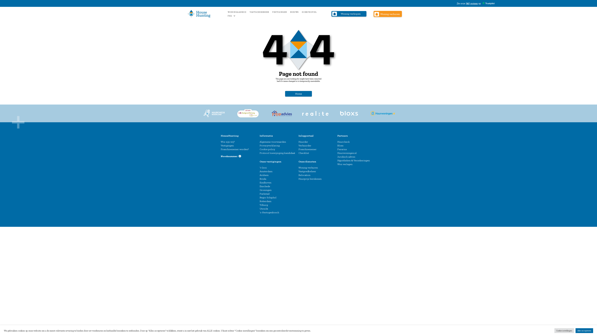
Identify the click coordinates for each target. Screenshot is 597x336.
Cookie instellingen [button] (564, 330)
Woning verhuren (308, 167)
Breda (263, 178)
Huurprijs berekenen (310, 178)
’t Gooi (263, 167)
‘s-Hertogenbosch (269, 212)
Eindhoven (265, 182)
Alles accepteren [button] (584, 330)
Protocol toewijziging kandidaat (277, 153)
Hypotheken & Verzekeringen (353, 160)
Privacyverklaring (270, 145)
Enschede (265, 186)
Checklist (303, 153)
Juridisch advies (346, 156)
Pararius (342, 149)
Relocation (304, 175)
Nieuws (294, 12)
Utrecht (264, 208)
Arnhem (264, 175)
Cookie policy (267, 149)
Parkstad (264, 193)
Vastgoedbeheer (259, 12)
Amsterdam (266, 171)
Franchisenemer (307, 149)
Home (298, 93)
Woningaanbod (237, 12)
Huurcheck (343, 141)
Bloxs (340, 145)
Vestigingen (279, 12)
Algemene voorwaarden (273, 141)
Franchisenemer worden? (235, 149)
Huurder (303, 141)
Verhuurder (304, 145)
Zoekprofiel (309, 12)
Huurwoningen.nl (347, 153)
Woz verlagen (344, 164)
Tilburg (264, 204)
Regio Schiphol (268, 197)
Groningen (265, 190)
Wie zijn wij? (228, 141)
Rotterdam (265, 201)
